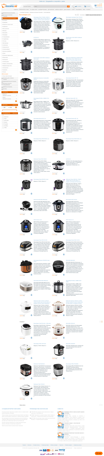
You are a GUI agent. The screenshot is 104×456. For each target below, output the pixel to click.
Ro (99, 3)
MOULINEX (6, 120)
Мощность (7, 94)
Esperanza (6, 116)
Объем (7, 98)
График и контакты (98, 7)
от (3, 107)
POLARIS (6, 124)
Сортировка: (82, 14)
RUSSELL (6, 125)
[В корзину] (31, 31)
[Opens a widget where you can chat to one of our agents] (99, 453)
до (9, 107)
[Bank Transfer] (56, 450)
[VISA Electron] (44, 450)
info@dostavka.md (68, 448)
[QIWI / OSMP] (52, 450)
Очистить (15, 92)
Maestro (5, 122)
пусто (88, 6)
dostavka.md (79, 448)
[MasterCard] (48, 450)
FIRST (5, 118)
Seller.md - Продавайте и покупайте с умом (52, 1)
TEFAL (5, 127)
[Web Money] (62, 450)
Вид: (76, 14)
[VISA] (41, 450)
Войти (79, 6)
